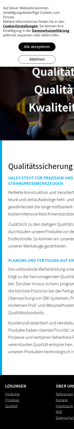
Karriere (62, 400)
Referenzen (64, 394)
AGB (59, 411)
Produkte (12, 394)
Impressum (64, 406)
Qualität (11, 406)
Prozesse (12, 400)
